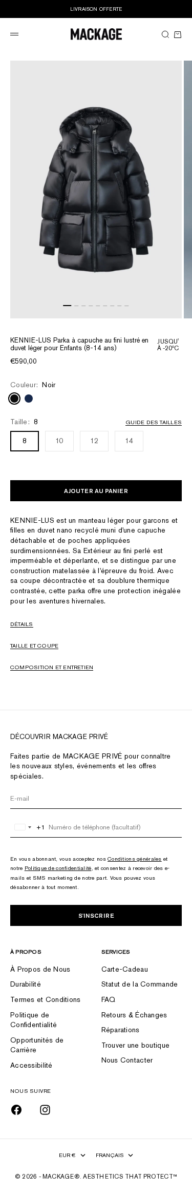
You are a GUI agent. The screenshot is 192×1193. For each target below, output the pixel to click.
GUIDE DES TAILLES (153, 422)
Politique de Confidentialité (33, 1020)
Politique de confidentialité (58, 868)
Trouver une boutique (135, 1045)
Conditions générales (135, 858)
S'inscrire (96, 915)
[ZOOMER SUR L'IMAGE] (171, 302)
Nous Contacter (127, 1060)
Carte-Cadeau (124, 969)
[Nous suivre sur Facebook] (16, 1110)
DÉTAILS (21, 624)
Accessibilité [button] (31, 1065)
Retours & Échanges (134, 1014)
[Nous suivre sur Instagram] (45, 1110)
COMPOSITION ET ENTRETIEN (51, 667)
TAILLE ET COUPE (34, 645)
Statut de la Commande (139, 984)
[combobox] (28, 827)
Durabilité (25, 984)
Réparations (120, 1029)
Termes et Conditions (45, 999)
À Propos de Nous (40, 969)
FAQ (108, 999)
